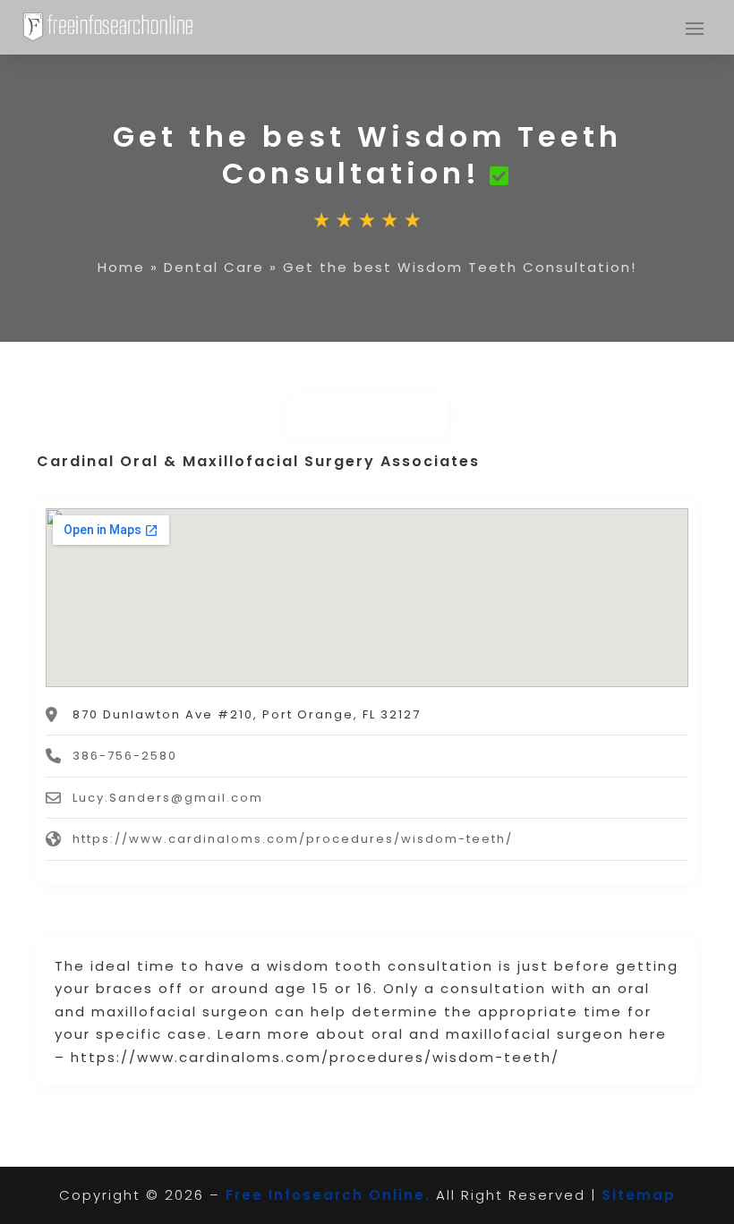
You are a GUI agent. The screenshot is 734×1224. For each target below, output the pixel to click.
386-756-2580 (125, 755)
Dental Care (214, 267)
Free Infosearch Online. (328, 1195)
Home (121, 267)
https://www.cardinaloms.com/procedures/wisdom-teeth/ (293, 838)
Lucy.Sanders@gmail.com (168, 797)
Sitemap (639, 1195)
